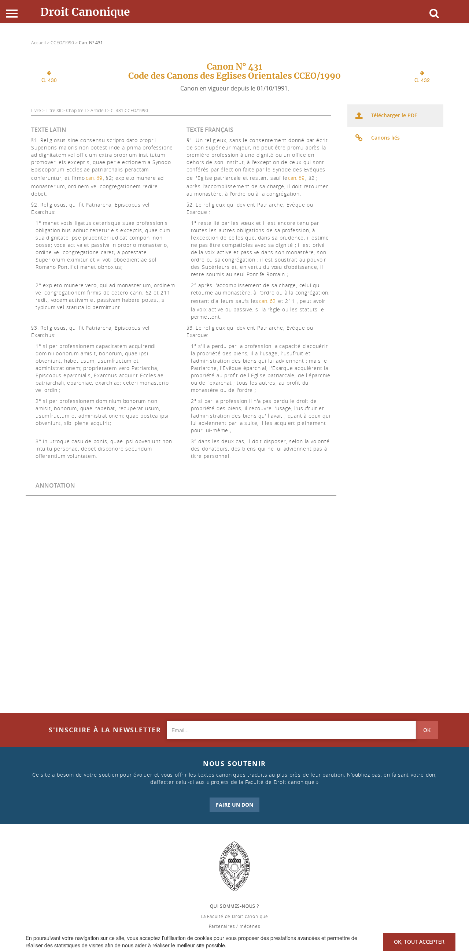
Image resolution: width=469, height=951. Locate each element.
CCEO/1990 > (65, 42)
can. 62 (267, 300)
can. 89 (94, 177)
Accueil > (41, 42)
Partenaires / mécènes (235, 926)
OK (427, 729)
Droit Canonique (85, 12)
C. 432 (422, 80)
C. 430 (49, 80)
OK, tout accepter (419, 941)
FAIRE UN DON (234, 804)
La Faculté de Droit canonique (234, 916)
